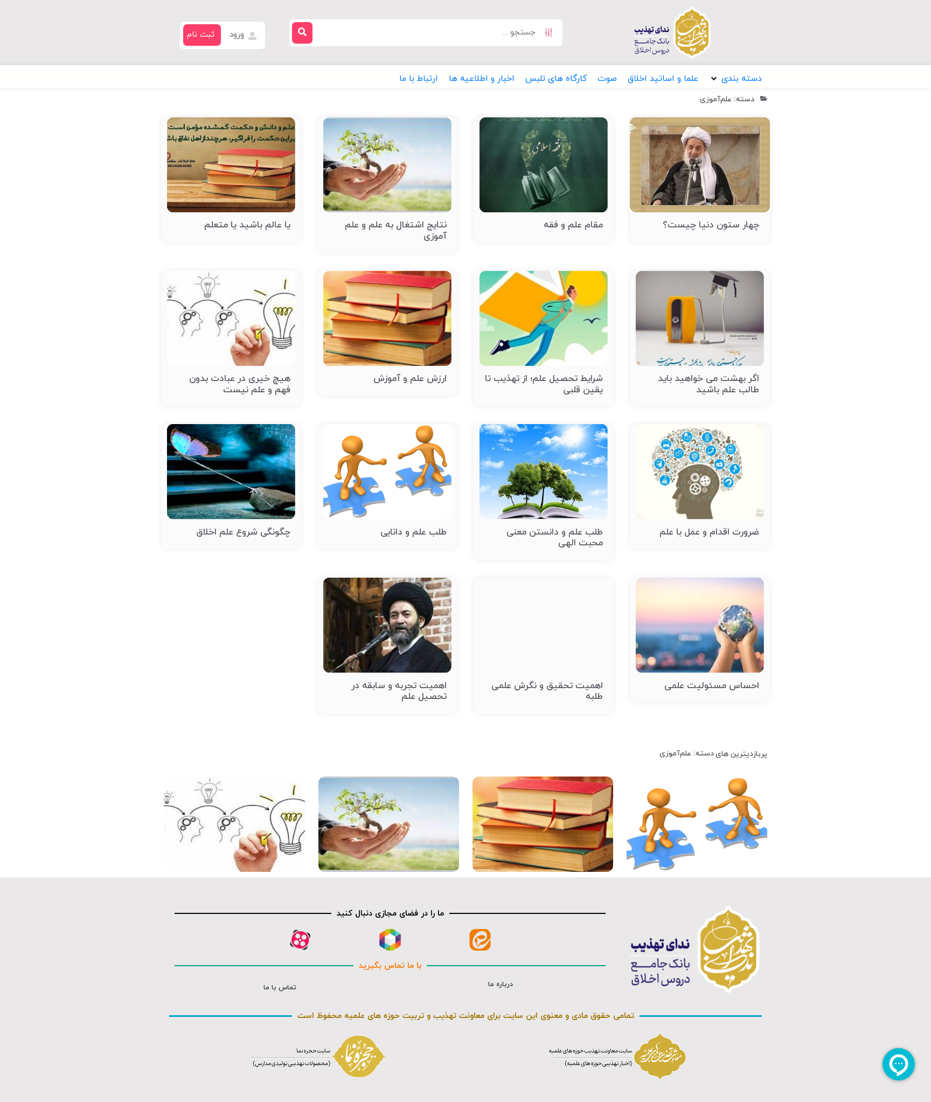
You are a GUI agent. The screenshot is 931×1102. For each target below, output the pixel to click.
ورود (238, 34)
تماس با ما (279, 988)
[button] (735, 79)
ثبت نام (200, 34)
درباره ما (500, 984)
